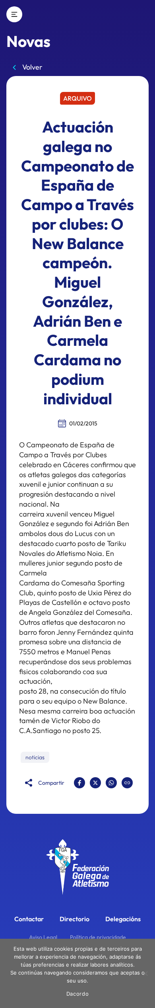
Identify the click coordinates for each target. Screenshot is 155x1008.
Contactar (29, 919)
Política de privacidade (98, 937)
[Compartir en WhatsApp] (111, 782)
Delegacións (123, 919)
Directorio (74, 919)
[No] (145, 973)
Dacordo (77, 993)
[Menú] (14, 14)
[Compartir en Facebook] (79, 782)
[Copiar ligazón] (127, 782)
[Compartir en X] (95, 782)
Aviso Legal (43, 937)
